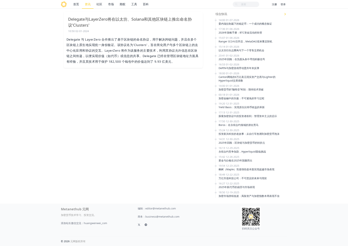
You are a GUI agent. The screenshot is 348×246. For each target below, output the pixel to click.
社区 (99, 4)
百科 (146, 4)
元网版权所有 (78, 241)
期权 (122, 4)
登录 (283, 4)
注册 (274, 4)
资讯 (88, 4)
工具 (134, 4)
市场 (111, 4)
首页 (76, 4)
